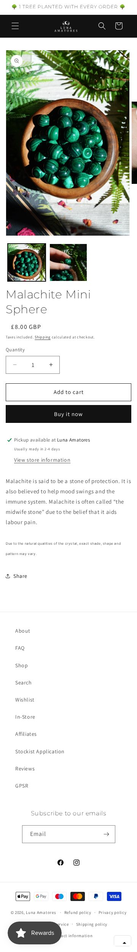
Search (23, 682)
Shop (21, 665)
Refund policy (77, 912)
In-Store (25, 716)
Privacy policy (113, 912)
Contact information (71, 935)
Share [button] (20, 575)
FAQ (20, 647)
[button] (15, 26)
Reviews (25, 768)
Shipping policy (92, 924)
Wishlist (25, 699)
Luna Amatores (41, 912)
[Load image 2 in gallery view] (68, 263)
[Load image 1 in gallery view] (27, 263)
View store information (42, 459)
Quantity (15, 349)
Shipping (43, 337)
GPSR (21, 785)
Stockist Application (40, 751)
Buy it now (68, 414)
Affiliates (26, 733)
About (22, 630)
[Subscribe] (106, 834)
